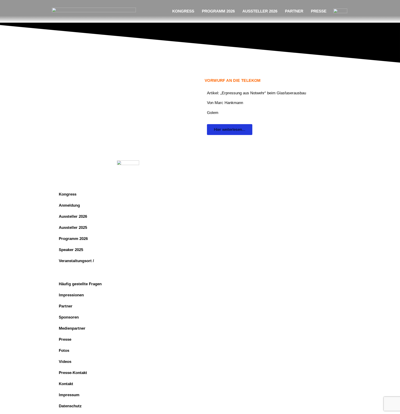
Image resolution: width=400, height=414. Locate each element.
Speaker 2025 (71, 250)
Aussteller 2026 (259, 11)
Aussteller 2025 (73, 227)
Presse (318, 11)
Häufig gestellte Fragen (80, 284)
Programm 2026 (218, 11)
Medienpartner (72, 328)
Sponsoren (69, 317)
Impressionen (71, 295)
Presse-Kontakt (73, 373)
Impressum (225, 164)
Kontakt (66, 384)
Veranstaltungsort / (76, 261)
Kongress (183, 11)
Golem (212, 112)
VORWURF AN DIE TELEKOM (233, 80)
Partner (294, 11)
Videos (65, 361)
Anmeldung (69, 205)
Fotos (64, 350)
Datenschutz (255, 164)
